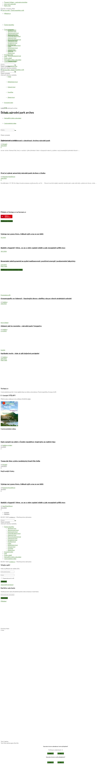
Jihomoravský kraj (13, 33)
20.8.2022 (4, 178)
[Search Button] (15, 520)
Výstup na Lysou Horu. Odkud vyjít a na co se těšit (22, 234)
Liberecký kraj (12, 38)
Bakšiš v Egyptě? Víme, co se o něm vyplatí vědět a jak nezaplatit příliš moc (33, 248)
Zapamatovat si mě (8, 578)
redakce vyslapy (7, 445)
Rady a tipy (7, 5)
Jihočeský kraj (12, 31)
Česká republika (9, 25)
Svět (5, 56)
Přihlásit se (7, 13)
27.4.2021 (4, 331)
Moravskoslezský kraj (14, 56)
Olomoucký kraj (12, 41)
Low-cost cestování (10, 4)
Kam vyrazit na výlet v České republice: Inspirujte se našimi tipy (28, 442)
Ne (60, 753)
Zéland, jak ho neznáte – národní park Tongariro (21, 326)
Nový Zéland (4, 322)
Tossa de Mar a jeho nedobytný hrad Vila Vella (20, 461)
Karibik (3, 350)
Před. (2, 266)
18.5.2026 (4, 251)
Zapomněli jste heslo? (7, 584)
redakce (5, 302)
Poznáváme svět (5, 295)
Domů (2, 108)
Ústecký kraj (11, 49)
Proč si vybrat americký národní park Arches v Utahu (23, 173)
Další (5, 266)
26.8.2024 (4, 145)
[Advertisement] (55, 94)
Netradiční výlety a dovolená (12, 60)
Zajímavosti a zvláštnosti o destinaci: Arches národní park (25, 141)
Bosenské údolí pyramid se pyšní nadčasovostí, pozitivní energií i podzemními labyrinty (38, 261)
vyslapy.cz (12, 517)
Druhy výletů (8, 58)
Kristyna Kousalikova (9, 487)
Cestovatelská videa (10, 61)
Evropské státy (8, 54)
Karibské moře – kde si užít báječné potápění (20, 353)
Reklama (6, 514)
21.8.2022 (4, 264)
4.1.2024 (3, 447)
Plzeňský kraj (12, 44)
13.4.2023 (4, 466)
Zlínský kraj (11, 53)
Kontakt (6, 512)
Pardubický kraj (12, 66)
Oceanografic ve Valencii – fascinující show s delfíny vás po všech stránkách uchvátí (36, 299)
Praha (9, 76)
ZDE (29, 399)
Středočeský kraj (13, 48)
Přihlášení (3, 601)
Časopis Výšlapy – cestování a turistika (15, 2)
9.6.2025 (3, 237)
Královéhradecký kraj (14, 45)
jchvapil (5, 144)
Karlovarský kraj (13, 34)
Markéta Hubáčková (9, 176)
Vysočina (10, 51)
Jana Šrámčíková (7, 506)
